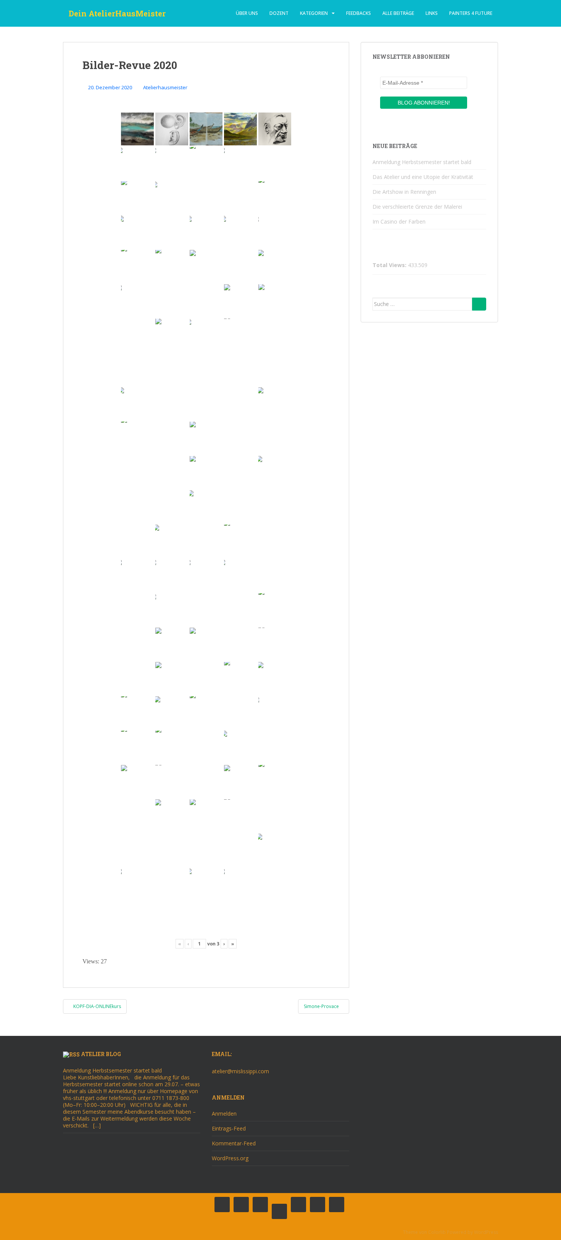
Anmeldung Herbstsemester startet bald (421, 162)
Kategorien (314, 13)
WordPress (486, 1232)
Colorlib (437, 1232)
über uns (247, 13)
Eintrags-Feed (229, 1128)
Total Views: (390, 265)
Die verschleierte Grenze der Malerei (417, 206)
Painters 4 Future (470, 13)
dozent (279, 13)
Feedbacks (358, 13)
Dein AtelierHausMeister (117, 13)
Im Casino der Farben (399, 221)
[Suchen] (479, 304)
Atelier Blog (101, 1054)
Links (432, 13)
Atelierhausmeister (165, 87)
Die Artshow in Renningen (404, 191)
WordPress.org (230, 1158)
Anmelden (224, 1113)
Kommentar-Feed (234, 1143)
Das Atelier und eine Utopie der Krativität (422, 176)
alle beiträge (398, 13)
